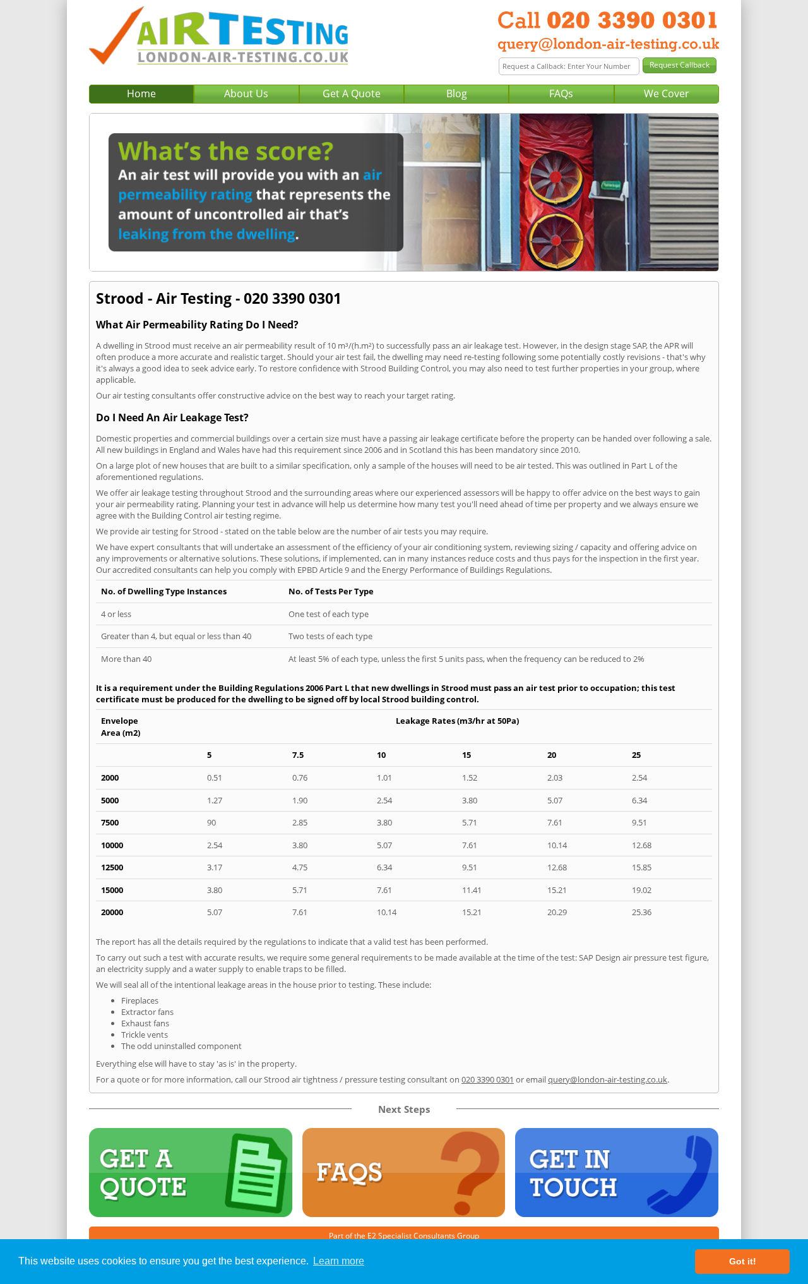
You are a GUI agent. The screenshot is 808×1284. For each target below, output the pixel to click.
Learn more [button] (338, 1261)
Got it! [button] (742, 1261)
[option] (404, 192)
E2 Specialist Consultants (411, 1235)
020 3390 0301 (487, 1079)
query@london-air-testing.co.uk (607, 1079)
